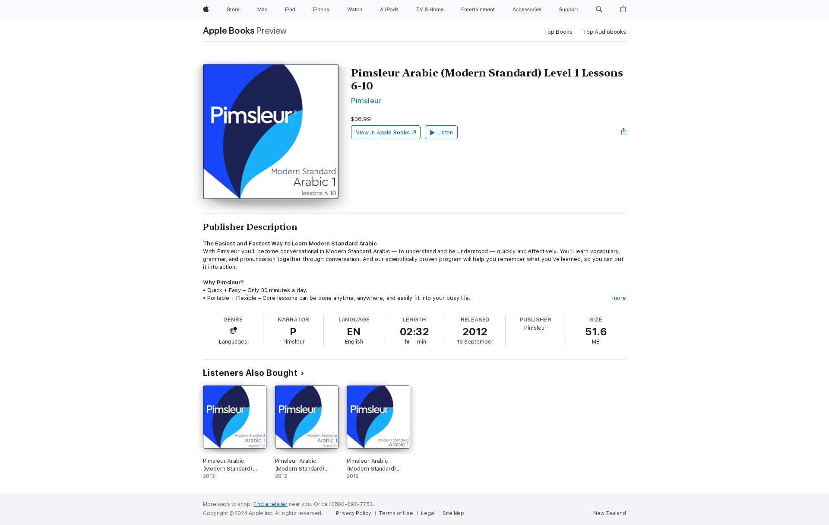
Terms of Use (396, 513)
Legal (428, 513)
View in (383, 132)
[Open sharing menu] (624, 132)
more (619, 298)
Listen (445, 132)
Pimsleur (366, 100)
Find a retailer (270, 504)
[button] (599, 9)
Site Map (453, 513)
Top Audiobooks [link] (604, 32)
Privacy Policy (353, 513)
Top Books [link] (558, 32)
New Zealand (609, 513)
